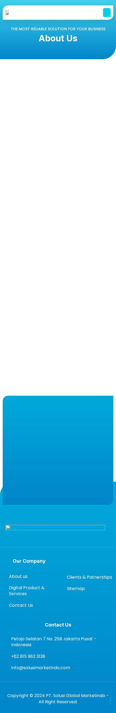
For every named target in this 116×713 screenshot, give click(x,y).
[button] (107, 12)
